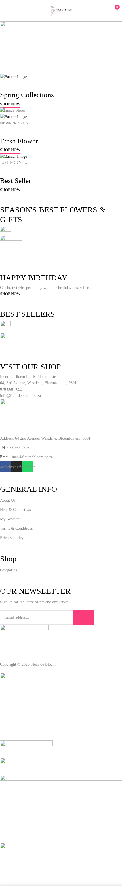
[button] (112, 10)
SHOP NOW (10, 104)
